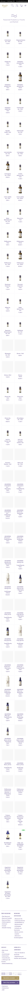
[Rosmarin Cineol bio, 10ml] (20, 276)
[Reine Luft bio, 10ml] (20, 454)
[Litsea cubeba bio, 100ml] (20, 188)
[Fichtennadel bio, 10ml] (20, 99)
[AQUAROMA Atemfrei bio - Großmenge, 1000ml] (7, 578)
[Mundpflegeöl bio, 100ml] (7, 834)
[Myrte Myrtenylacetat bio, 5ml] (7, 210)
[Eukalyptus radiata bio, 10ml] (7, 99)
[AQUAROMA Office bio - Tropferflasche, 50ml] (7, 705)
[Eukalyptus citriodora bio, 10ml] (20, 53)
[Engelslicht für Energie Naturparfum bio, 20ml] (7, 859)
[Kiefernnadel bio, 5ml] (20, 122)
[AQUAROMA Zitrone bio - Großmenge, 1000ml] (20, 528)
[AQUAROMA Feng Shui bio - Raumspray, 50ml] (20, 604)
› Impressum (4, 986)
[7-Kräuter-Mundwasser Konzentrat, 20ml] (7, 807)
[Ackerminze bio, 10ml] (7, 32)
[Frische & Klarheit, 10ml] (7, 454)
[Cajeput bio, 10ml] (7, 53)
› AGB (2, 990)
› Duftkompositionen (19, 920)
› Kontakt (3, 926)
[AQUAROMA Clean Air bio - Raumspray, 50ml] (20, 578)
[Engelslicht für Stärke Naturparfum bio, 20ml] (7, 883)
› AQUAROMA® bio (19, 922)
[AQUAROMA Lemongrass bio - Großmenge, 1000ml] (7, 502)
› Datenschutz (5, 956)
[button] (25, 5)
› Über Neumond (5, 916)
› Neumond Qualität (6, 918)
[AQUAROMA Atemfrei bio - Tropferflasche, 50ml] (20, 552)
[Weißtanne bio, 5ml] (20, 322)
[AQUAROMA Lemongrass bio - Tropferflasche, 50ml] (20, 476)
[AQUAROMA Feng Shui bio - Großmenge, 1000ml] (20, 630)
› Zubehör (16, 934)
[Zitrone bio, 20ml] (20, 388)
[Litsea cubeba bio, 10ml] (7, 188)
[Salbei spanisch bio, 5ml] (20, 299)
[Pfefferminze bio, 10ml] (7, 254)
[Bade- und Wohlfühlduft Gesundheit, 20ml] (20, 834)
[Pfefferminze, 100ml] (20, 233)
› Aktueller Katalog (6, 927)
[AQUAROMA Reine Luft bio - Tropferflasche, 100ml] (7, 755)
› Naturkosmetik (18, 924)
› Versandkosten (5, 958)
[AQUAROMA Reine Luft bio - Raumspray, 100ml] (20, 730)
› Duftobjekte (17, 926)
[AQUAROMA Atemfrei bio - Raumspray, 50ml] (7, 552)
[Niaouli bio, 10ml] (20, 210)
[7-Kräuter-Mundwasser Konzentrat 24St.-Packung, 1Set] (20, 807)
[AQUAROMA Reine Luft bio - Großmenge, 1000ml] (20, 755)
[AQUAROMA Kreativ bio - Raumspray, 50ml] (7, 656)
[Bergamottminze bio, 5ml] (20, 32)
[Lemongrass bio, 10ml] (20, 144)
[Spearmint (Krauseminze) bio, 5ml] (7, 322)
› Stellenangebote (6, 922)
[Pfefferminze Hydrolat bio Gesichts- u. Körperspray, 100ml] (7, 781)
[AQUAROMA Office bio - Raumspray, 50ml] (20, 681)
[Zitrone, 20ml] (7, 366)
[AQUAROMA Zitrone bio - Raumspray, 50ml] (20, 502)
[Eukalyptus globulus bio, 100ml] (20, 76)
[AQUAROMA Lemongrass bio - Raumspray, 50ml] (7, 476)
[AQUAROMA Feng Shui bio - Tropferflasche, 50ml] (7, 630)
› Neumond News (5, 920)
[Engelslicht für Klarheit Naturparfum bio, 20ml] (20, 859)
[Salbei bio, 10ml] (7, 299)
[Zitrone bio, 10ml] (7, 388)
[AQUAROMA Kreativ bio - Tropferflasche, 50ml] (20, 656)
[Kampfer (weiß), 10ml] (7, 122)
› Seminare (4, 924)
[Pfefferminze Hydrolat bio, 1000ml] (20, 781)
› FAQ (2, 952)
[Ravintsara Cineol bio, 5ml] (7, 276)
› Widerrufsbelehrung (6, 963)
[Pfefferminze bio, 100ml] (20, 254)
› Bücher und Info (18, 932)
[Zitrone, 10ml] (20, 345)
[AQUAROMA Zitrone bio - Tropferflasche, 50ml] (7, 528)
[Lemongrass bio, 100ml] (7, 165)
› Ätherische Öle (18, 919)
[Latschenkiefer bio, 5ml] (7, 144)
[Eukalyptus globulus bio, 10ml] (7, 76)
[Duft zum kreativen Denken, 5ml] (20, 431)
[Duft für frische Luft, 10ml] (7, 431)
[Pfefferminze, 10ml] (7, 233)
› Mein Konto (4, 950)
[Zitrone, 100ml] (20, 366)
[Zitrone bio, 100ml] (7, 409)
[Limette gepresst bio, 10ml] (20, 165)
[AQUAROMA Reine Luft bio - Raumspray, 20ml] (7, 730)
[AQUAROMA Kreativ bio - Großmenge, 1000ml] (7, 681)
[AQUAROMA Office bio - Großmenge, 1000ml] (20, 705)
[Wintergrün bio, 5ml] (7, 345)
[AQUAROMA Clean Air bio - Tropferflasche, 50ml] (7, 604)
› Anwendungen (5, 954)
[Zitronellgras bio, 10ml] (20, 409)
